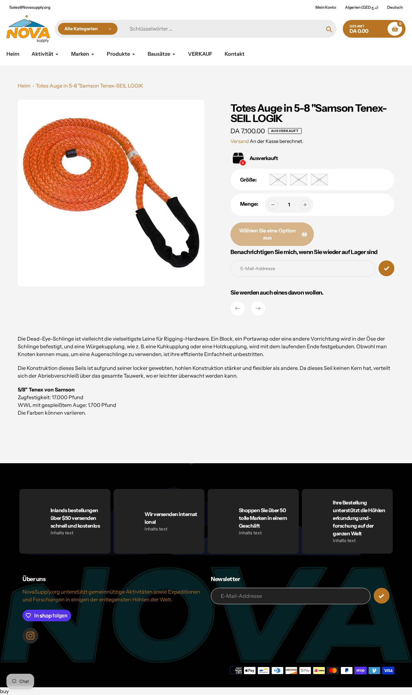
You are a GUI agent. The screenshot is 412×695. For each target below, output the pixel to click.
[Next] (258, 308)
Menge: (249, 204)
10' (278, 179)
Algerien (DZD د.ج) (361, 7)
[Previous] (237, 308)
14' (298, 179)
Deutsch (395, 7)
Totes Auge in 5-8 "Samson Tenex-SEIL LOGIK (89, 85)
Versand (240, 141)
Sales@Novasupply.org (29, 7)
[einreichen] (381, 596)
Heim (24, 85)
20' (319, 179)
